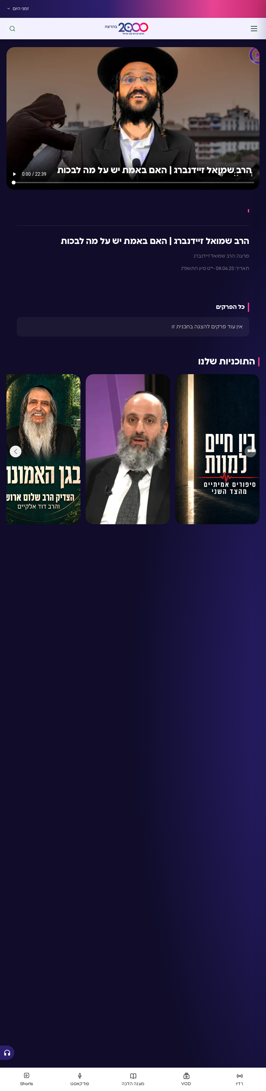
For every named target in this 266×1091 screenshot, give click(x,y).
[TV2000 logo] (133, 28)
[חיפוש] (12, 28)
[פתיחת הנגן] (7, 1053)
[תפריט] (254, 28)
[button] (15, 451)
